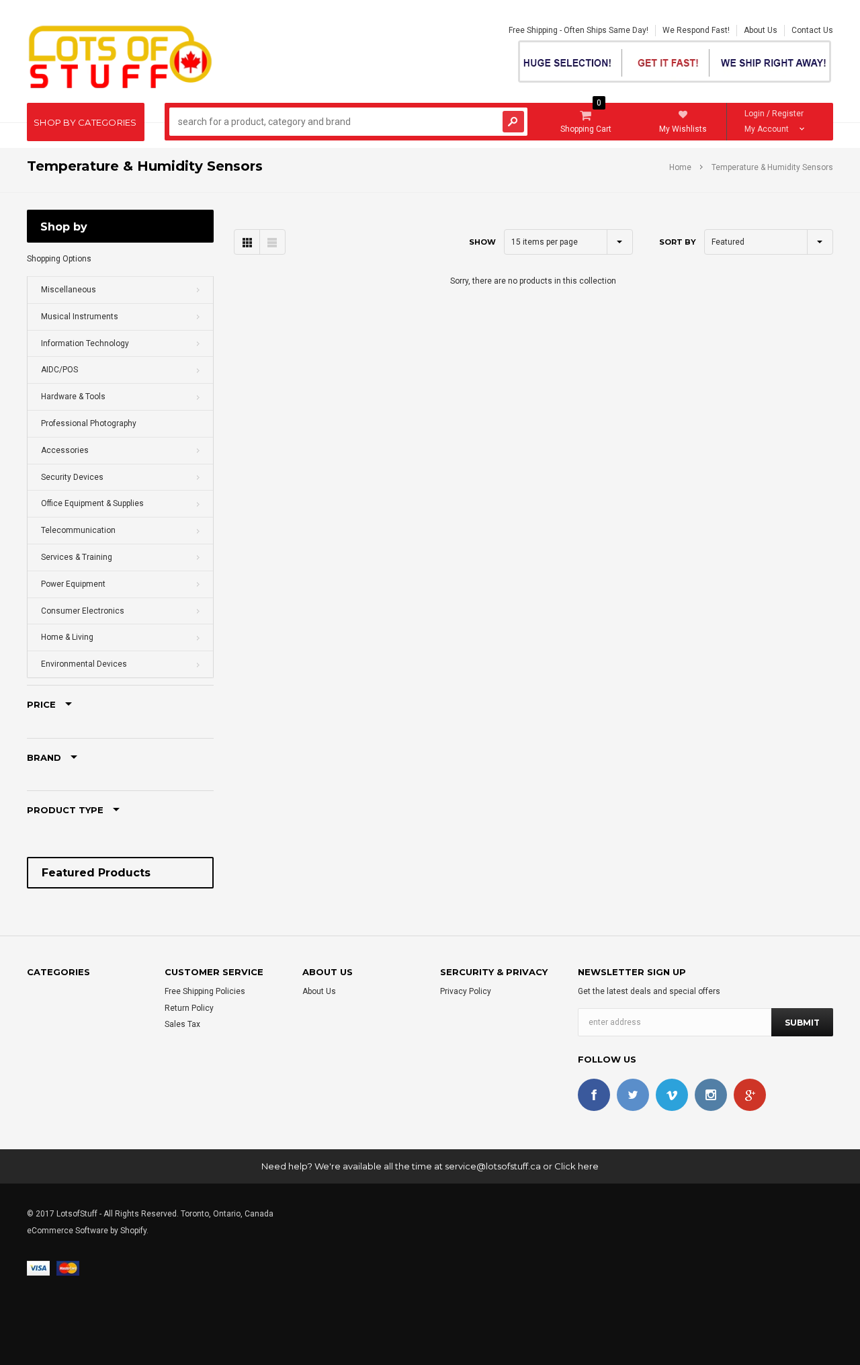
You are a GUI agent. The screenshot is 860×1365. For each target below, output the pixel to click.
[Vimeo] (672, 1095)
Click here (576, 1166)
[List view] (272, 242)
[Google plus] (750, 1095)
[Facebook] (594, 1095)
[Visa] (38, 1268)
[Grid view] (246, 242)
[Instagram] (711, 1095)
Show (482, 242)
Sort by (677, 242)
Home (680, 167)
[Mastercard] (67, 1268)
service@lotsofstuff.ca (493, 1166)
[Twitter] (633, 1095)
